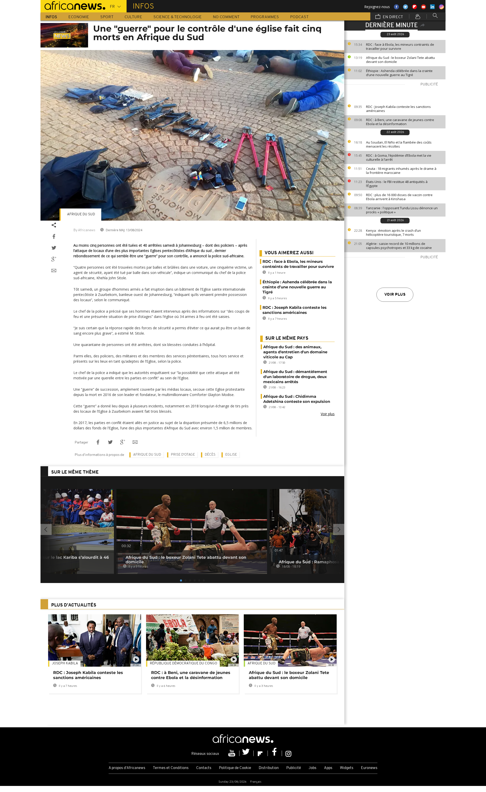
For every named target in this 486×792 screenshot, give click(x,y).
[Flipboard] (261, 753)
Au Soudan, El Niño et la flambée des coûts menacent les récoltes (399, 144)
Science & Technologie (177, 17)
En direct (392, 17)
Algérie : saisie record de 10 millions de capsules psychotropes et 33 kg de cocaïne (399, 246)
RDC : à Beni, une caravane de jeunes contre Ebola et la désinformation (400, 122)
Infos (51, 17)
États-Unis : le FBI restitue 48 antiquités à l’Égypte (397, 184)
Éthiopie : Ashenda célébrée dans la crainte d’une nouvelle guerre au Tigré (399, 73)
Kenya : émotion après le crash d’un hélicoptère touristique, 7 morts (393, 232)
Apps (328, 768)
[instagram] (288, 753)
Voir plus (395, 295)
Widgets (346, 768)
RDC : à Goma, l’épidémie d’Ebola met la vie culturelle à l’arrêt (398, 157)
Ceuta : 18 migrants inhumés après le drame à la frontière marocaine (401, 171)
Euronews (369, 768)
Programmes (265, 17)
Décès (210, 455)
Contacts (203, 768)
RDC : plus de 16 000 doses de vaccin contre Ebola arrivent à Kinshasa (399, 197)
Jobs (312, 768)
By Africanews (84, 230)
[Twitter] (246, 753)
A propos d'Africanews (127, 768)
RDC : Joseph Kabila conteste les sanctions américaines (398, 109)
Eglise (231, 455)
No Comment (226, 17)
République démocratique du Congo (183, 663)
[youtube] (232, 753)
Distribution (269, 768)
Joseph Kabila (65, 663)
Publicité (293, 768)
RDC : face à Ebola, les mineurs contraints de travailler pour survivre (400, 46)
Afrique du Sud (81, 214)
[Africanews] (72, 5)
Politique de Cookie (235, 768)
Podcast (299, 17)
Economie (78, 17)
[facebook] (275, 753)
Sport (106, 17)
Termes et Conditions (171, 768)
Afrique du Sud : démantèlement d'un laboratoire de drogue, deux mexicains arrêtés (295, 376)
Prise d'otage (183, 455)
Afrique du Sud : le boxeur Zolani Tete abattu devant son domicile (400, 60)
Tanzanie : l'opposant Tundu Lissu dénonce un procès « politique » (402, 210)
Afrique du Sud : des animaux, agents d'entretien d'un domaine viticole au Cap (295, 351)
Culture (133, 17)
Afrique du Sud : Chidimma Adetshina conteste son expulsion (296, 399)
